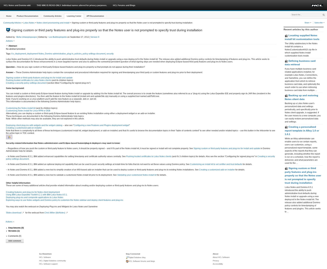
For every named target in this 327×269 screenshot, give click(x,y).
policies (78, 54)
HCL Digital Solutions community (52, 261)
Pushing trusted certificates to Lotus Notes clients (28, 80)
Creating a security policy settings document (26, 83)
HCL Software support (48, 264)
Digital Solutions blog (137, 257)
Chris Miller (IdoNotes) (54, 213)
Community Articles (12, 23)
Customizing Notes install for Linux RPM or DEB (28, 111)
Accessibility (218, 264)
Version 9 (95, 37)
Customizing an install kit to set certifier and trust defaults (216, 164)
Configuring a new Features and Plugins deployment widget (101, 125)
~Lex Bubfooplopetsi (57, 37)
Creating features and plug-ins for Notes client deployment (33, 192)
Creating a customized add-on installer (24, 128)
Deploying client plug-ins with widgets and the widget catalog (34, 125)
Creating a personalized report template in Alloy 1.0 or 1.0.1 (302, 130)
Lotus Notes (28, 23)
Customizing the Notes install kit (20, 108)
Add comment (14, 241)
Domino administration (55, 54)
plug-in (70, 54)
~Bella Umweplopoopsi (26, 37)
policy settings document (94, 54)
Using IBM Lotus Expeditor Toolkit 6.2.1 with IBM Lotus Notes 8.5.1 (36, 195)
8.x (12, 54)
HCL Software (45, 257)
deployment (20, 54)
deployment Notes (35, 54)
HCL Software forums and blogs (142, 261)
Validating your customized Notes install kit (137, 175)
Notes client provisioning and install (53, 23)
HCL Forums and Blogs (124, 5)
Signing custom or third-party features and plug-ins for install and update (39, 78)
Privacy (216, 261)
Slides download (13, 213)
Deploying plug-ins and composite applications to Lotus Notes (34, 197)
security (110, 54)
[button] (8, 16)
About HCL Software (221, 257)
